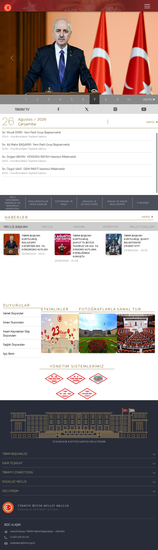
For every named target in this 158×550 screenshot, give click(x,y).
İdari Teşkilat (12, 463)
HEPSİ (148, 99)
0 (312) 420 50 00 (19, 536)
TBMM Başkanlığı (14, 453)
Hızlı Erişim (10, 490)
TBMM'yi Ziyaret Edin (17, 472)
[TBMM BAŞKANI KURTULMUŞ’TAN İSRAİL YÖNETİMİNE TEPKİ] (79, 57)
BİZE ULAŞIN (12, 524)
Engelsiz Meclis (14, 481)
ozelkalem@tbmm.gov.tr (22, 542)
